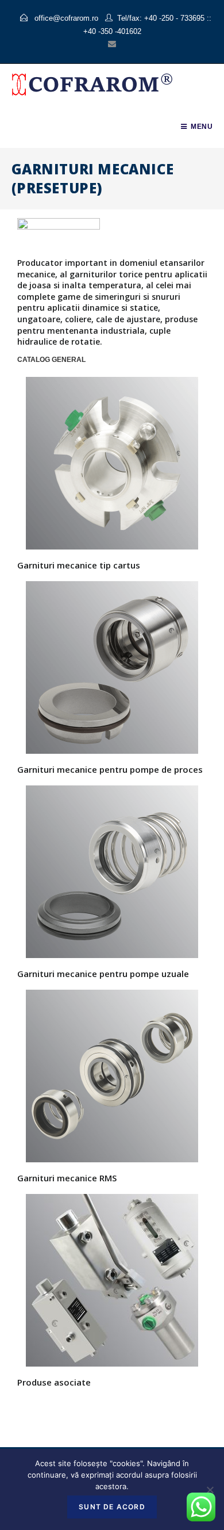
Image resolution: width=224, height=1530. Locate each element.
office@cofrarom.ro (65, 18)
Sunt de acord (112, 1506)
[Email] (112, 44)
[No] (209, 1489)
